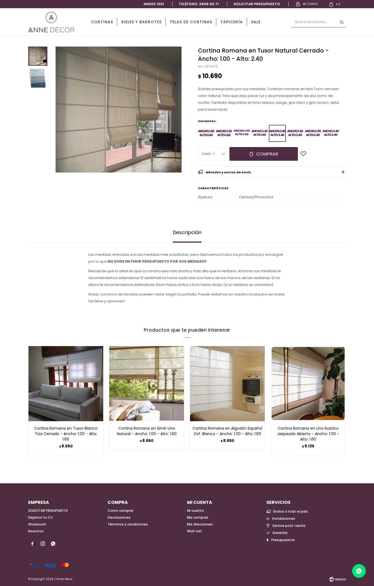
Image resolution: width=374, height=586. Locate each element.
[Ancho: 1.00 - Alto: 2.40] (277, 133)
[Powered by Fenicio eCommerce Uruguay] (337, 579)
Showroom (37, 524)
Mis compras (197, 517)
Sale (256, 22)
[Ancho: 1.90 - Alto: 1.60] (242, 133)
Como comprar (120, 510)
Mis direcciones (200, 524)
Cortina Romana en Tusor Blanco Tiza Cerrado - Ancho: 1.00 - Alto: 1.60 (65, 434)
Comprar (267, 154)
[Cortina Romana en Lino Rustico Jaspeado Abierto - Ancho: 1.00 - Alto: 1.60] (308, 383)
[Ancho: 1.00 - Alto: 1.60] (206, 133)
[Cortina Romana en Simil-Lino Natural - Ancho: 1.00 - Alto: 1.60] (146, 383)
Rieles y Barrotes (141, 22)
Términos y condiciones (128, 524)
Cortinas (102, 22)
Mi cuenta (195, 510)
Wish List (194, 531)
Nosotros (36, 531)
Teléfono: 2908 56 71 (199, 4)
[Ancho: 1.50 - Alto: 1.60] (224, 133)
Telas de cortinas (191, 22)
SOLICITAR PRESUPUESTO (48, 510)
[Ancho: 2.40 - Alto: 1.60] (259, 133)
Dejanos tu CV (40, 517)
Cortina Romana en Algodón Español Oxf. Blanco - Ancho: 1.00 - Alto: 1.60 (227, 431)
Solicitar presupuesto (257, 4)
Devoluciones (119, 517)
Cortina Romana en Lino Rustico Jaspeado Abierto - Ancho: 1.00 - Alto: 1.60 (308, 434)
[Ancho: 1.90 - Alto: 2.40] (313, 133)
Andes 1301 (153, 4)
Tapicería (231, 22)
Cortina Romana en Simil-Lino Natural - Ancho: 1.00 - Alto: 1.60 (147, 431)
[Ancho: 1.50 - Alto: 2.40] (295, 133)
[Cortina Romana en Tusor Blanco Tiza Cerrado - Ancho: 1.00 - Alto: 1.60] (65, 383)
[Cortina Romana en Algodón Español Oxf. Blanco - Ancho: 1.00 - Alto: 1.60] (227, 383)
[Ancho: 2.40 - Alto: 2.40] (331, 133)
